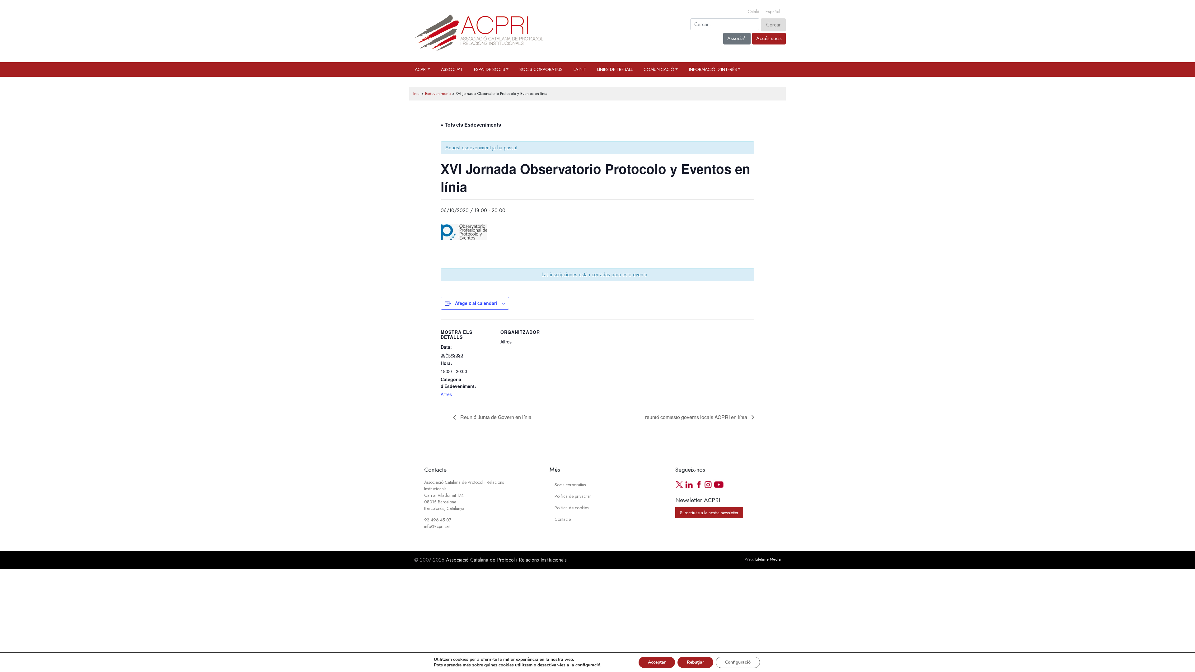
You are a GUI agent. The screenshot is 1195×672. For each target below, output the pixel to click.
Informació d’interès (713, 69)
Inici (416, 93)
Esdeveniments (438, 93)
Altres (446, 394)
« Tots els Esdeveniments (471, 124)
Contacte (563, 519)
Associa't (737, 38)
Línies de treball (615, 69)
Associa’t (452, 69)
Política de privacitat (573, 496)
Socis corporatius (541, 69)
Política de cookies (571, 508)
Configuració (738, 662)
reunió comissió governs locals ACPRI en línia (696, 417)
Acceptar (657, 662)
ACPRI (421, 69)
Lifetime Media (768, 559)
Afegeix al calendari (476, 303)
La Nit (580, 69)
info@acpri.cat (437, 526)
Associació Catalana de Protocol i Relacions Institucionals (506, 559)
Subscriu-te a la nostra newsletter (709, 513)
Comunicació (659, 69)
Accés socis (769, 38)
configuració (587, 665)
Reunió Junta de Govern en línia (495, 417)
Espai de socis (489, 69)
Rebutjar (695, 662)
